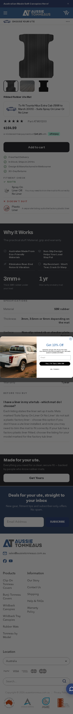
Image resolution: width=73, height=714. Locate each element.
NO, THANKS (54, 369)
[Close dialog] (70, 338)
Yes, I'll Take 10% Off (55, 363)
